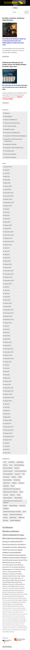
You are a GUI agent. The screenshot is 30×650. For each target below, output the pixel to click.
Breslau (5, 465)
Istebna (14, 614)
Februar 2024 (8, 264)
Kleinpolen (21, 590)
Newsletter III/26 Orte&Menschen (14, 147)
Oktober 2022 (8, 316)
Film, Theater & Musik (10, 126)
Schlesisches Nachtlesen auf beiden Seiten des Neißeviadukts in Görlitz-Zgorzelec (14, 64)
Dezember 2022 (8, 309)
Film (23, 474)
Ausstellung (20, 462)
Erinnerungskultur (8, 474)
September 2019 (9, 436)
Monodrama (18, 610)
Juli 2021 (6, 365)
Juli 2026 (6, 170)
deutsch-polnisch (8, 471)
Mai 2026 (7, 176)
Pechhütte (16, 625)
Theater (22, 576)
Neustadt (4, 598)
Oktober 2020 (8, 394)
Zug (19, 576)
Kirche (12, 486)
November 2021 (8, 352)
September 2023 (9, 280)
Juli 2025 (6, 209)
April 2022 (7, 335)
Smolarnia (13, 623)
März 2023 (7, 300)
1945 (4, 462)
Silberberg (18, 596)
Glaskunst (5, 574)
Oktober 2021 (8, 355)
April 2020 (7, 414)
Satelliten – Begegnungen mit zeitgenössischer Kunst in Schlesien (14, 569)
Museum (12, 495)
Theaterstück (14, 598)
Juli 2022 (6, 326)
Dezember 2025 (8, 192)
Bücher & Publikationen (10, 119)
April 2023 (7, 297)
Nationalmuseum (20, 612)
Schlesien (5, 508)
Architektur (11, 462)
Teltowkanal (12, 631)
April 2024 (7, 258)
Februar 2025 (8, 225)
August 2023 (8, 283)
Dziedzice (9, 625)
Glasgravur (20, 600)
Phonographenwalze (22, 625)
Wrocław (5, 520)
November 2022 (9, 313)
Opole (24, 555)
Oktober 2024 (8, 238)
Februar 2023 (8, 303)
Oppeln (5, 505)
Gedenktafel (20, 592)
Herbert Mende (21, 627)
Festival (12, 578)
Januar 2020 (7, 423)
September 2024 (9, 241)
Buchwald (14, 592)
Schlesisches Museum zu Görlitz (12, 511)
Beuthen (10, 560)
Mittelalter (5, 584)
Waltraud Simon (5, 614)
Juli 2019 (6, 443)
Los (11, 610)
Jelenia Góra (6, 483)
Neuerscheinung (15, 562)
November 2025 (9, 196)
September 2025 (9, 202)
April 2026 (7, 180)
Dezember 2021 (8, 349)
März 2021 (7, 378)
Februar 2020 (8, 420)
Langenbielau (9, 619)
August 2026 (8, 166)
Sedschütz (4, 623)
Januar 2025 (7, 228)
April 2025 (7, 218)
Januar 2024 (7, 267)
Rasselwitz (8, 623)
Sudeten (5, 576)
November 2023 (9, 274)
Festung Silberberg (17, 588)
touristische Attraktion (16, 514)
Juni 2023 (7, 290)
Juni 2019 (7, 446)
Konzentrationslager (21, 608)
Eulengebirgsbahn (15, 619)
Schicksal (22, 584)
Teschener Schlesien (15, 574)
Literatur (5, 495)
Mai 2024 (7, 254)
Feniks (24, 617)
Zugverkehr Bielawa (23, 619)
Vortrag (5, 517)
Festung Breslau (6, 590)
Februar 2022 (8, 342)
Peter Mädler (7, 631)
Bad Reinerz (5, 578)
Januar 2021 (7, 384)
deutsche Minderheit (20, 471)
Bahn (12, 558)
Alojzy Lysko (19, 614)
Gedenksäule (13, 627)
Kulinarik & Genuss (9, 129)
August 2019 (8, 440)
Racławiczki (17, 623)
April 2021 (7, 375)
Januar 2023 (7, 306)
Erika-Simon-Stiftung (13, 584)
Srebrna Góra (5, 610)
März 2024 (7, 261)
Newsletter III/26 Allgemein (12, 132)
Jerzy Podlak (15, 600)
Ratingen (24, 558)
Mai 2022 (7, 332)
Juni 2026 (7, 173)
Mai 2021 (7, 371)
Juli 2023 (6, 287)
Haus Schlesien (7, 480)
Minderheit (6, 562)
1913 (12, 625)
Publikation (6, 558)
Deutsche (14, 612)
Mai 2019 (7, 449)
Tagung (5, 514)
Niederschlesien (7, 498)
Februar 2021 (8, 381)
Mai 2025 (7, 215)
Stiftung (13, 606)
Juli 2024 (6, 248)
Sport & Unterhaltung (10, 154)
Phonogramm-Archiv (6, 627)
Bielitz (23, 588)
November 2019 (9, 430)
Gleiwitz (14, 477)
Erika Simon (4, 621)
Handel (21, 617)
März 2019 (7, 452)
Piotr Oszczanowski (7, 600)
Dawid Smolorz (12, 576)
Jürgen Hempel (5, 602)
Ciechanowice (24, 610)
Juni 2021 (7, 368)
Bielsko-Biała (10, 582)
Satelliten (17, 558)
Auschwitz (9, 588)
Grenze (19, 580)
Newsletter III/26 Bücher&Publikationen (15, 136)
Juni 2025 (7, 212)
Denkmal (16, 468)
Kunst (21, 492)
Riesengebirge (13, 505)
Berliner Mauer (21, 606)
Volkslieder (19, 598)
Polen (25, 560)
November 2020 (9, 391)
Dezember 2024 (8, 232)
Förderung (9, 621)
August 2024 (8, 244)
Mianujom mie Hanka (12, 604)
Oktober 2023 (8, 277)
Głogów (24, 598)
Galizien (11, 614)
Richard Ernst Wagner (7, 612)
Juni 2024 (7, 251)
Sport (24, 511)
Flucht (4, 560)
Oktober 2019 (8, 433)
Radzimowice (20, 594)
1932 (9, 610)
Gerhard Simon (5, 617)
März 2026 (7, 183)
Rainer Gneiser (21, 629)
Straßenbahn (5, 608)
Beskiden (13, 596)
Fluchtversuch (9, 629)
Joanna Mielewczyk (13, 586)
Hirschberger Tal (18, 578)
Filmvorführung (6, 580)
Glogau (26, 594)
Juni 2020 (7, 407)
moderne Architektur (21, 602)
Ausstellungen (8, 116)
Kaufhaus (4, 619)
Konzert (15, 560)
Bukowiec (4, 592)
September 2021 (9, 358)
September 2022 (9, 319)
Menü (15, 8)
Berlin (16, 571)
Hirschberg (17, 480)
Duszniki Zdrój (18, 582)
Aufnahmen (22, 623)
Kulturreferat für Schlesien (10, 492)
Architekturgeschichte (9, 565)
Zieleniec (10, 608)
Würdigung (20, 604)
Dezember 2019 (8, 427)
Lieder (14, 610)
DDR (17, 606)
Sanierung (22, 505)
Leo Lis (17, 627)
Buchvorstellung (7, 468)
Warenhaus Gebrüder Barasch (14, 617)
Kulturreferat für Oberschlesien (11, 489)
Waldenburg (13, 517)
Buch (11, 465)
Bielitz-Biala (14, 580)
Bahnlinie (25, 600)
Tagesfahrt (5, 604)
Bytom (21, 560)
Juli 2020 (6, 404)
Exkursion (17, 474)
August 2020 (8, 401)
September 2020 (9, 397)
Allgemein (7, 113)
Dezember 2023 (8, 270)
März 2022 (7, 339)
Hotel (22, 596)
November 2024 (9, 235)
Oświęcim (14, 608)
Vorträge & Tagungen (10, 157)
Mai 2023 (7, 293)
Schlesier (4, 586)
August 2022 (8, 323)
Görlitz (20, 477)
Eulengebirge (5, 594)
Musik (18, 495)
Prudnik (9, 598)
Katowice (21, 483)
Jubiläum (14, 483)
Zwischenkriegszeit (6, 606)
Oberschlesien (18, 498)
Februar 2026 (8, 186)
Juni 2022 (7, 329)
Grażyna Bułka (13, 602)
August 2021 (8, 361)
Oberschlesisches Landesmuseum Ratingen (12, 501)
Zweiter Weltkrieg (15, 520)
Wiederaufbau (14, 590)
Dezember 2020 (8, 388)
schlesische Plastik (14, 621)
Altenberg (9, 592)
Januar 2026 (7, 189)
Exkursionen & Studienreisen (12, 123)
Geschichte (6, 477)
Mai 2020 (7, 410)
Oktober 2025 (8, 199)
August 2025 (8, 206)
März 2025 (7, 222)
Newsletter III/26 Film (10, 144)
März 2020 (7, 417)
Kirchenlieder (5, 625)
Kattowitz (6, 486)
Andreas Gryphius (6, 596)
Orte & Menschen (9, 151)
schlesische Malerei (22, 621)
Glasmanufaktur (13, 594)
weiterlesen (5, 56)
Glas (19, 571)
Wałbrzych (21, 517)
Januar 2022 (7, 345)
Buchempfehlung (19, 465)
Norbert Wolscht (15, 629)
